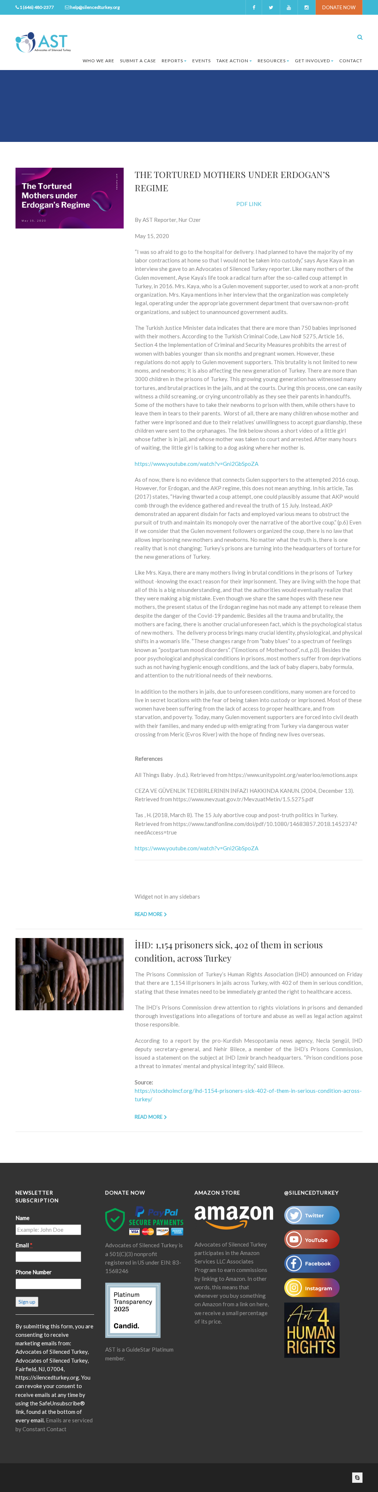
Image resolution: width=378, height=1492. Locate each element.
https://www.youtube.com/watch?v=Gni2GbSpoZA (196, 463)
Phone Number (34, 1272)
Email (24, 1245)
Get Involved (312, 60)
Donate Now (338, 7)
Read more (148, 914)
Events (201, 60)
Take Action (232, 60)
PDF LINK (248, 204)
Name (23, 1217)
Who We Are (98, 60)
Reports (172, 60)
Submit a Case (138, 60)
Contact (350, 60)
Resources (272, 60)
